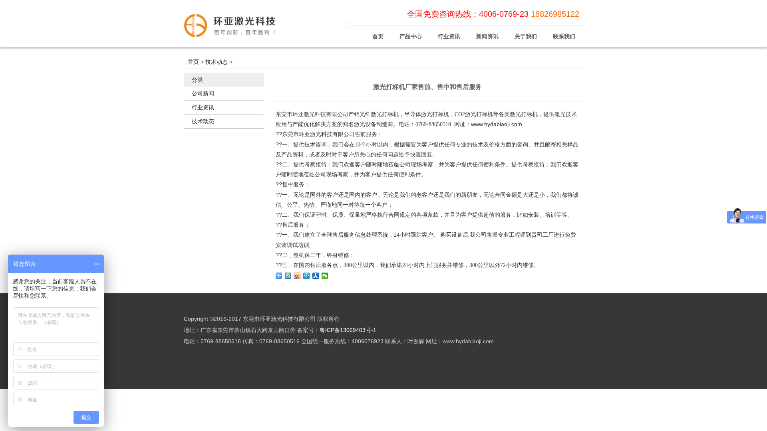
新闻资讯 (487, 36)
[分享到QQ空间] (288, 276)
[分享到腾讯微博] (306, 276)
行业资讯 (449, 36)
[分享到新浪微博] (297, 276)
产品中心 (410, 36)
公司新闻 (203, 93)
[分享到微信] (325, 276)
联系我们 (564, 36)
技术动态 (216, 62)
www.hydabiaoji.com (496, 124)
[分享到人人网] (315, 276)
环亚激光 (236, 29)
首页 (378, 36)
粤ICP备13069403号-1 (348, 330)
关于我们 (526, 36)
